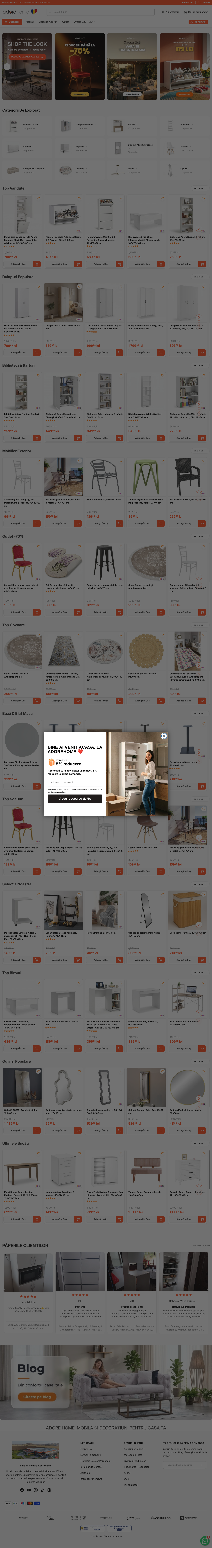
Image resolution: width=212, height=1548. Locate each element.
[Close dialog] (164, 736)
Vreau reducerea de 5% (75, 799)
